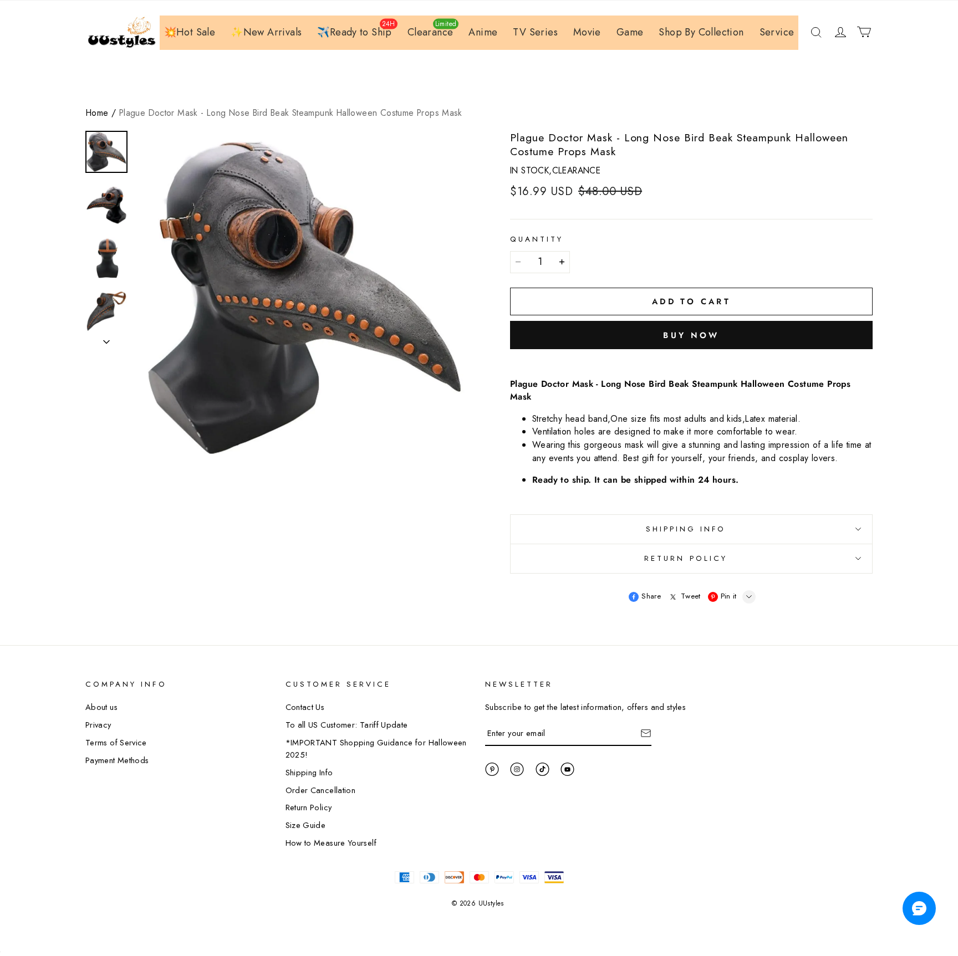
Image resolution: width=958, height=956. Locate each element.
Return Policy (309, 807)
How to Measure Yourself (331, 842)
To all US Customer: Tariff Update (347, 724)
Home (97, 112)
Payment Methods (117, 760)
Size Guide (306, 825)
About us (101, 707)
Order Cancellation (321, 790)
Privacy (98, 724)
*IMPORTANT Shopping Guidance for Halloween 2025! (376, 748)
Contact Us (305, 707)
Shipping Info (309, 772)
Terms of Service (116, 742)
